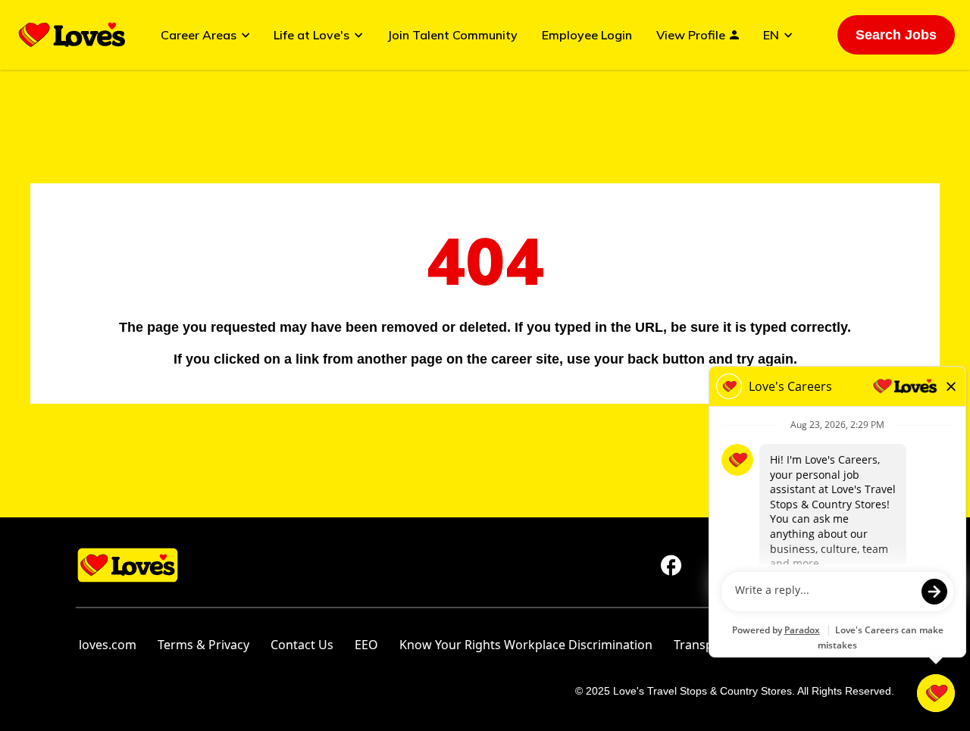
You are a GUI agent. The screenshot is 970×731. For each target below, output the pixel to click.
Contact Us (302, 644)
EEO (366, 644)
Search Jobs (896, 34)
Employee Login (587, 34)
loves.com (107, 644)
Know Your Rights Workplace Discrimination (525, 644)
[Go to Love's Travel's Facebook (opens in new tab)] (671, 565)
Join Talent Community (452, 34)
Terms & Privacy (203, 644)
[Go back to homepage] (72, 35)
